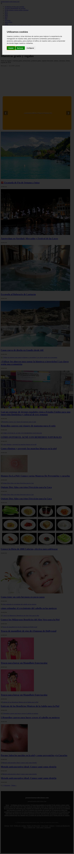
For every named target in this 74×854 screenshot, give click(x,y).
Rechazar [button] (20, 48)
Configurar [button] (30, 48)
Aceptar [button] (11, 48)
